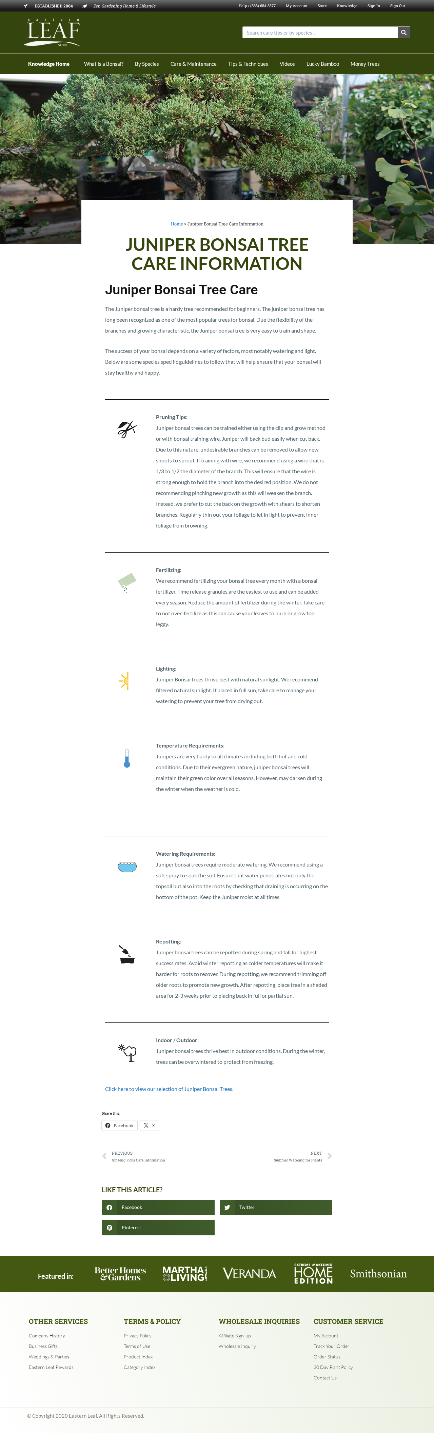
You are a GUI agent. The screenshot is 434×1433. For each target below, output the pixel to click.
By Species (147, 64)
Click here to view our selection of (169, 1089)
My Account (297, 5)
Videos (287, 64)
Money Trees (365, 64)
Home (177, 223)
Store (322, 5)
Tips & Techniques (248, 64)
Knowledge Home (49, 64)
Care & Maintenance (194, 64)
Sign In (374, 5)
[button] (158, 1207)
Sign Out (397, 5)
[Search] (404, 32)
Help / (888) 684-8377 (257, 5)
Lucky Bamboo (323, 64)
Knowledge (347, 5)
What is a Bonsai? (103, 64)
